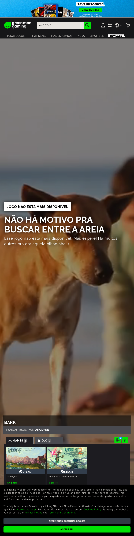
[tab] (20, 440)
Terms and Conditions (62, 512)
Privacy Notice (33, 512)
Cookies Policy (92, 509)
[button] (17, 35)
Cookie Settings (27, 509)
